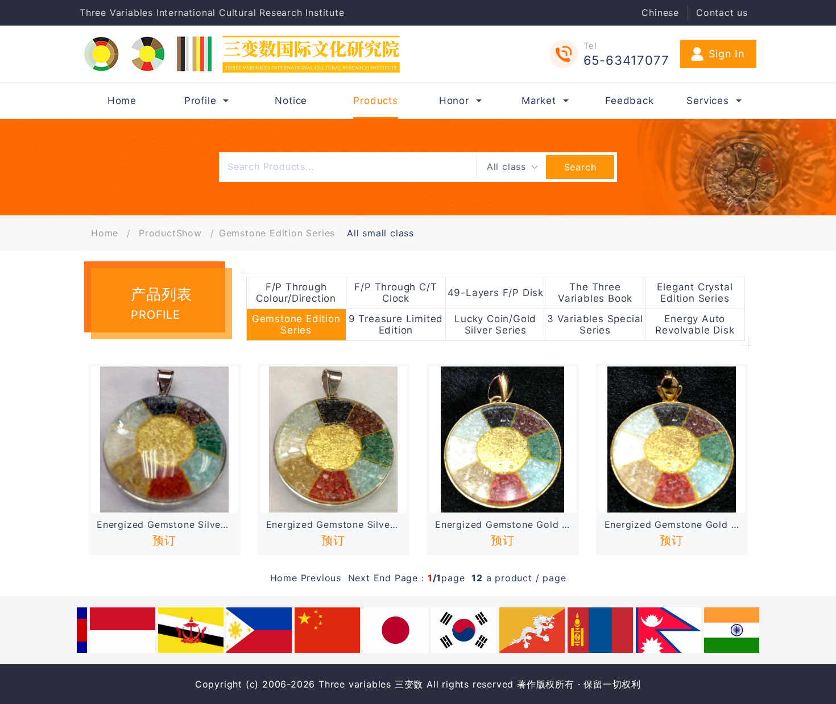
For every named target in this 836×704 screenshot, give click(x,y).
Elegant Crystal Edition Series (694, 292)
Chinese (660, 12)
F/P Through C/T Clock (395, 292)
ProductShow (170, 233)
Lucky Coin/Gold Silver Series (495, 324)
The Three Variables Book (595, 292)
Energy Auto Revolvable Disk (694, 324)
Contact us (722, 12)
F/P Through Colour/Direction (296, 292)
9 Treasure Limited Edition (396, 324)
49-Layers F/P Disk (496, 292)
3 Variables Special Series (595, 324)
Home (104, 233)
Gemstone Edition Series (277, 233)
